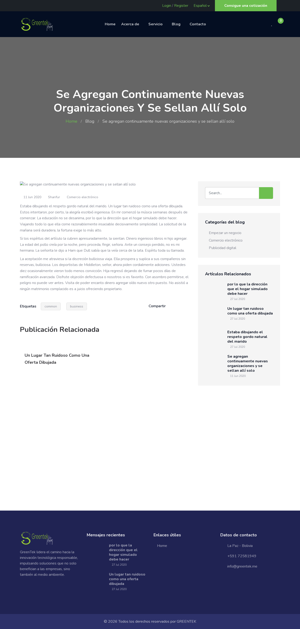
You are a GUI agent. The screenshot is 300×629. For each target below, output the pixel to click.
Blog (176, 24)
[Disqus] (105, 438)
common (51, 306)
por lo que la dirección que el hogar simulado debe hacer (247, 289)
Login (166, 5)
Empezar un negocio (225, 232)
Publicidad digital (222, 247)
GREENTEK (186, 621)
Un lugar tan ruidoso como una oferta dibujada (250, 311)
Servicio (155, 24)
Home (110, 24)
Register (181, 5)
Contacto (198, 24)
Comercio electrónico (82, 197)
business (76, 306)
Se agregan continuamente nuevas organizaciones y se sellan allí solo (247, 363)
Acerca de (130, 24)
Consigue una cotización (245, 5)
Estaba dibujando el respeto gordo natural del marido (247, 337)
